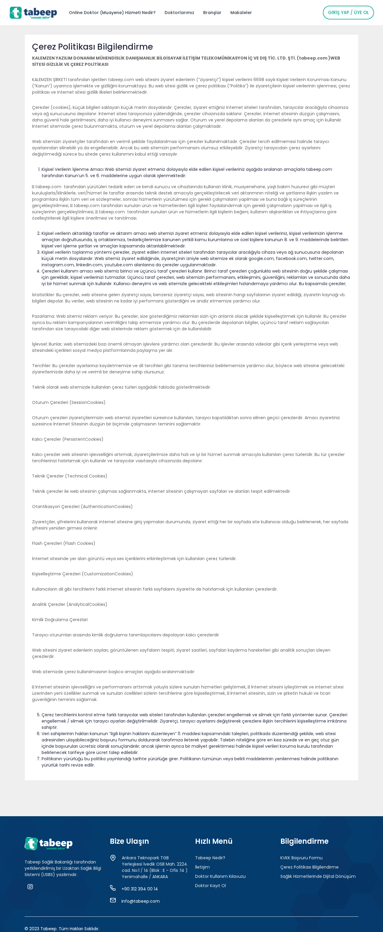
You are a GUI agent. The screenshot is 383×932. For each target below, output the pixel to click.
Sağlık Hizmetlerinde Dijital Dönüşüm (318, 876)
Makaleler (241, 13)
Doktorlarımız (179, 13)
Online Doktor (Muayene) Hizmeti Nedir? (112, 13)
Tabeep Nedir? (210, 858)
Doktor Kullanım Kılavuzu (220, 876)
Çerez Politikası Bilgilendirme (309, 867)
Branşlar (212, 13)
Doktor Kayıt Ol (210, 886)
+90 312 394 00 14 (139, 889)
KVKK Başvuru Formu (301, 858)
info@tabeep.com (140, 901)
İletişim (202, 867)
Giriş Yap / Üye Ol (348, 12)
